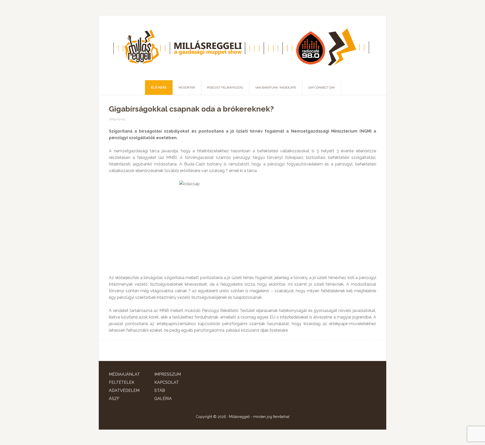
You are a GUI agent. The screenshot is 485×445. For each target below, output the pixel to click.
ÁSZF (114, 398)
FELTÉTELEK (121, 382)
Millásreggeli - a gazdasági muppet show (242, 48)
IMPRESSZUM (167, 374)
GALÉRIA (163, 398)
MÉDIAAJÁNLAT (124, 374)
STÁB (159, 390)
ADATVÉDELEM (124, 390)
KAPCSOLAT (166, 382)
